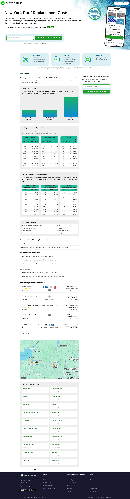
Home (21, 73)
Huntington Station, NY (30, 412)
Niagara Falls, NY (57, 420)
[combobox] (20, 38)
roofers (98, 59)
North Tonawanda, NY (30, 428)
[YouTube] (30, 486)
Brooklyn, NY (56, 396)
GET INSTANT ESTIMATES (48, 38)
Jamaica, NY (56, 412)
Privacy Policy (93, 488)
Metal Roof (69, 488)
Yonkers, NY (55, 460)
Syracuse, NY (56, 444)
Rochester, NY (27, 436)
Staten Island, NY (28, 444)
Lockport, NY (27, 420)
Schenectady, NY (57, 436)
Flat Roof (69, 485)
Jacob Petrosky (25, 469)
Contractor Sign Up (121, 3)
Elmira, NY (55, 404)
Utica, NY (26, 460)
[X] (21, 486)
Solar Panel (69, 494)
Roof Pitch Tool (47, 482)
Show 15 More (25, 333)
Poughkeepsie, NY (57, 428)
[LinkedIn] (27, 486)
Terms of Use (93, 491)
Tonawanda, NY (28, 452)
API (91, 485)
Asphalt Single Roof (71, 480)
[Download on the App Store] (24, 490)
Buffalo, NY (26, 404)
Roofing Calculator (47, 480)
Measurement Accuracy (49, 488)
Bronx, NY (26, 396)
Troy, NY (54, 452)
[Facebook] (24, 486)
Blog (91, 482)
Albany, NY (26, 388)
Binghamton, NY (57, 388)
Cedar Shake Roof (71, 482)
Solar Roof (69, 491)
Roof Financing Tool (48, 485)
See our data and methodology (63, 68)
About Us (92, 480)
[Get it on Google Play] (32, 490)
